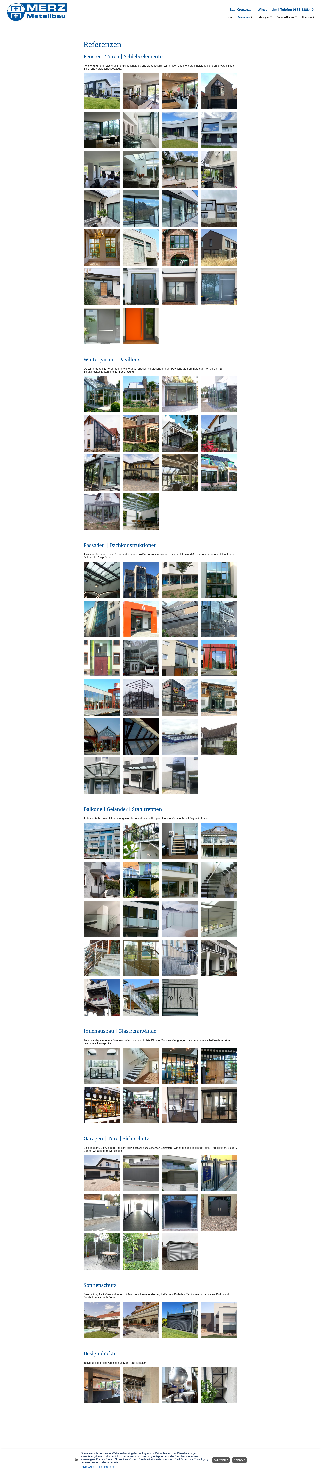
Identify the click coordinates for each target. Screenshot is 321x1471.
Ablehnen (239, 1460)
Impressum (87, 1466)
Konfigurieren (107, 1466)
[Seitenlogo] (36, 12)
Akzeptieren (221, 1460)
